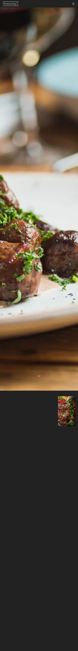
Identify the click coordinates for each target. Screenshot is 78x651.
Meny (73, 4)
